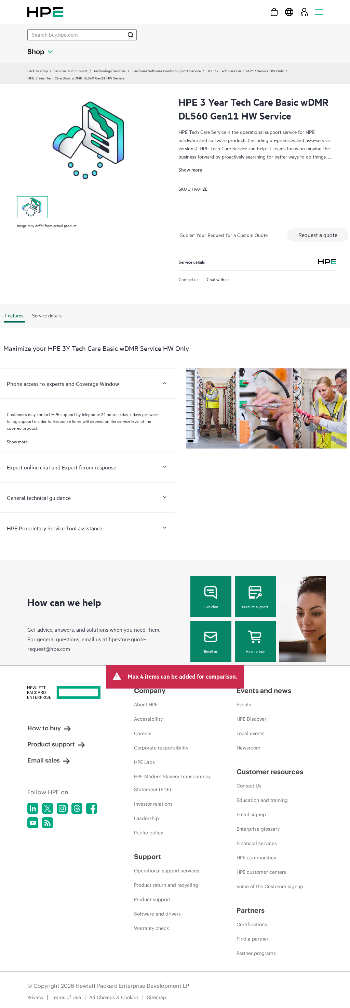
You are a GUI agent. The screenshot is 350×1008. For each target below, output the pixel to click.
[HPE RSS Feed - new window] (47, 822)
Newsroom (248, 748)
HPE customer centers (261, 872)
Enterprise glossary (258, 829)
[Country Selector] (289, 12)
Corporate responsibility (161, 748)
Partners (251, 910)
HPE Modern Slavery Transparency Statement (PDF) (172, 783)
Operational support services (166, 871)
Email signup (251, 814)
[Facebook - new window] (91, 808)
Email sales (43, 760)
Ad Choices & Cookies (114, 997)
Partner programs (256, 953)
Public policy (148, 833)
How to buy (255, 651)
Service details (192, 262)
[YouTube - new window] (32, 822)
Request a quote (317, 234)
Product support (255, 606)
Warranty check (151, 928)
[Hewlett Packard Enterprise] (45, 12)
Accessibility (148, 719)
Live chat (211, 606)
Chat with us (218, 279)
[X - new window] (47, 808)
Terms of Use (66, 997)
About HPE (146, 705)
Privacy (35, 997)
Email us (211, 651)
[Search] (130, 34)
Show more (190, 169)
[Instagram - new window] (62, 808)
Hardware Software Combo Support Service (166, 70)
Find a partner (252, 939)
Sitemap (156, 997)
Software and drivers (157, 914)
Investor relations (153, 804)
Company (149, 690)
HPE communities (256, 858)
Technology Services (109, 70)
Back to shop (37, 70)
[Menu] (319, 12)
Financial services (257, 843)
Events (244, 705)
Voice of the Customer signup (270, 886)
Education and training (262, 800)
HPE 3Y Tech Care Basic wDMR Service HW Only (245, 70)
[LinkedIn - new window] (32, 808)
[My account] (304, 12)
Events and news (264, 690)
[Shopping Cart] (274, 12)
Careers (142, 733)
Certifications (252, 924)
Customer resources (270, 771)
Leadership (146, 818)
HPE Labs (144, 762)
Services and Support (71, 70)
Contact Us (249, 786)
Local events (251, 733)
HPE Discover (251, 719)
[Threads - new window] (76, 808)
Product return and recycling (166, 885)
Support (147, 856)
